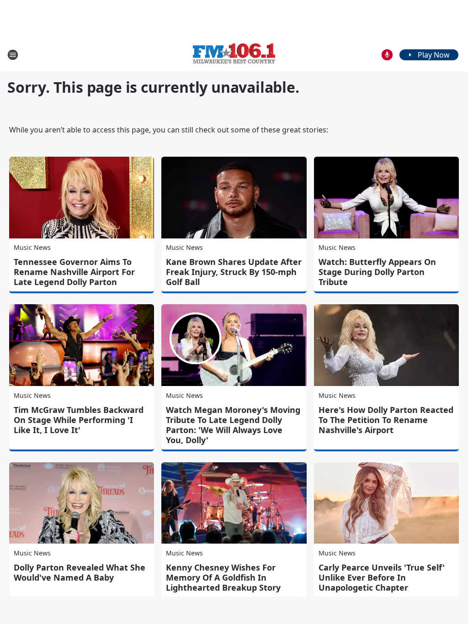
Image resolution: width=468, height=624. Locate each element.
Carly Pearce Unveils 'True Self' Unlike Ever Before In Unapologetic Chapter (382, 577)
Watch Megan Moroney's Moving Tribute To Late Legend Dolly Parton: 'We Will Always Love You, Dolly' (233, 425)
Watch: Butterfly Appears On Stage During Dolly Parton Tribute (377, 272)
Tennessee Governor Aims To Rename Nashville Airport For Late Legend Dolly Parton (74, 272)
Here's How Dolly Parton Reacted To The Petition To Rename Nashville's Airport (386, 420)
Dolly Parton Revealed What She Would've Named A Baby (79, 572)
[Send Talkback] (387, 54)
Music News (32, 247)
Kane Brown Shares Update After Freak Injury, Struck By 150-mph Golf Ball (234, 272)
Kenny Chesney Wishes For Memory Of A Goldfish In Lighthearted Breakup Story (223, 577)
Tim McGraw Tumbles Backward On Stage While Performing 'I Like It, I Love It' (79, 420)
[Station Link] (234, 54)
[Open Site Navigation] (12, 54)
